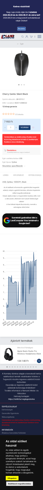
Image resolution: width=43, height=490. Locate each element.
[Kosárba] (39, 361)
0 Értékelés (19, 114)
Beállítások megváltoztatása (19, 484)
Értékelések (35, 175)
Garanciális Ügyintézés (10, 413)
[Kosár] (31, 36)
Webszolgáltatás (8, 417)
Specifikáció (18, 175)
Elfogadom (12, 478)
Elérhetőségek (7, 410)
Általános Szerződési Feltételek (14, 433)
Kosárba (25, 128)
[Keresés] (22, 36)
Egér (22, 44)
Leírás (5, 175)
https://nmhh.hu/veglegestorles (21, 399)
